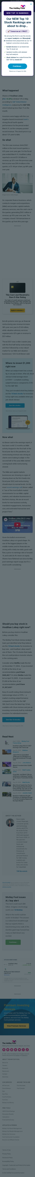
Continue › (17, 66)
